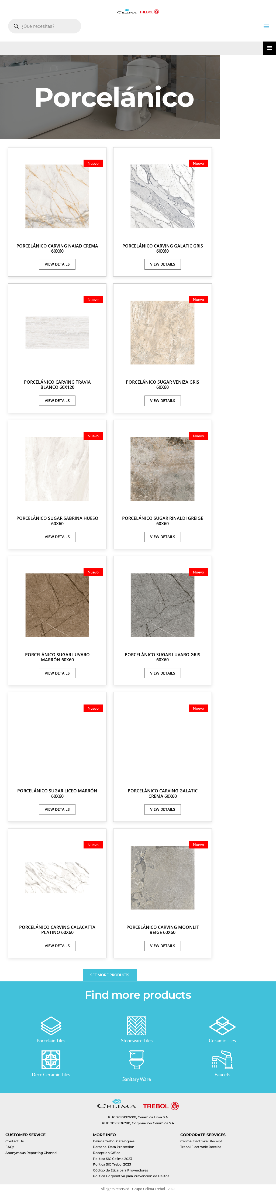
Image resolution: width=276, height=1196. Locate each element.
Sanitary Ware (136, 1079)
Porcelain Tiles (51, 1040)
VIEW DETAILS (57, 264)
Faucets (222, 1074)
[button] (266, 26)
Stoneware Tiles (137, 1040)
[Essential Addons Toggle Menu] (269, 48)
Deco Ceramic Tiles (51, 1074)
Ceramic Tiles (222, 1040)
